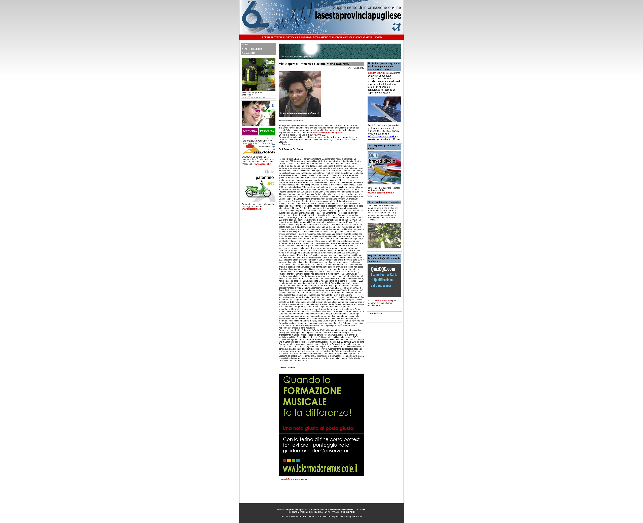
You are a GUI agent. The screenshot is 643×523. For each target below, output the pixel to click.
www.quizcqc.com (383, 301)
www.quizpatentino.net (252, 209)
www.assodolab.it (263, 164)
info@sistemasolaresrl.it (382, 136)
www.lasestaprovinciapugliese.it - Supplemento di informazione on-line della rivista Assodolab (321, 509)
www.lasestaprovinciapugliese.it (328, 132)
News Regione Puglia (252, 49)
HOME (245, 45)
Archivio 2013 (248, 53)
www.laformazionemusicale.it (295, 479)
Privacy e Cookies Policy (343, 512)
